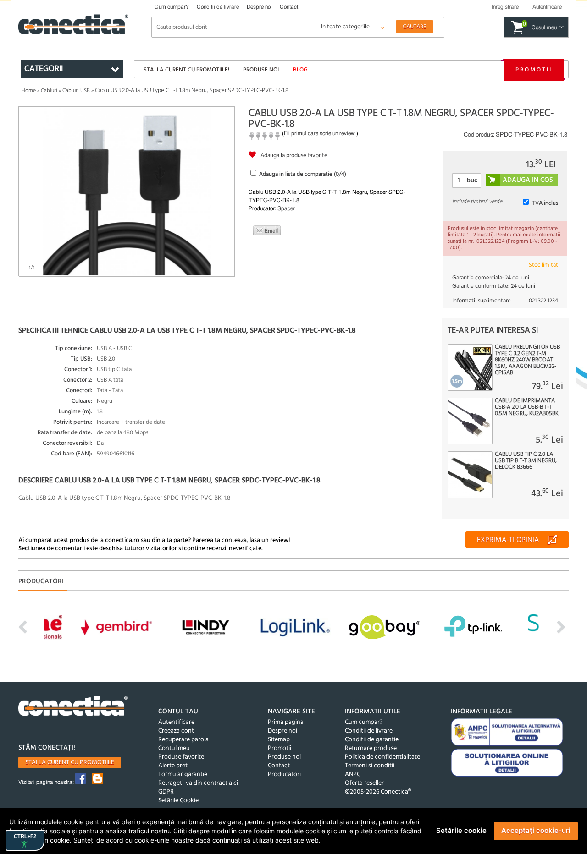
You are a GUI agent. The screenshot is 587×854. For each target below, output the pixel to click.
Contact (289, 7)
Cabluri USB (76, 90)
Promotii (533, 70)
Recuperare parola (183, 739)
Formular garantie (182, 774)
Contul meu (174, 748)
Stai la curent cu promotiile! (186, 70)
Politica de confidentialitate (382, 757)
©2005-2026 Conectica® (378, 792)
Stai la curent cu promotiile (69, 762)
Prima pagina (286, 722)
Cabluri (49, 90)
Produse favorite (181, 757)
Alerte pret (173, 766)
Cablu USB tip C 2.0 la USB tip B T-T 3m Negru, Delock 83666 (526, 461)
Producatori (284, 774)
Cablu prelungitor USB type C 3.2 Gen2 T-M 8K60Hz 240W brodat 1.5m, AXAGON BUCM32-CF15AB (527, 360)
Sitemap (279, 739)
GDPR (166, 792)
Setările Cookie (178, 800)
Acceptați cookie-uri (535, 830)
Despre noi (259, 7)
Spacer (286, 208)
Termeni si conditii (369, 766)
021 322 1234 (543, 301)
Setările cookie (461, 830)
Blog (300, 70)
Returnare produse (371, 748)
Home (29, 90)
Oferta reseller (364, 783)
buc (472, 180)
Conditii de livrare (218, 7)
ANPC (352, 774)
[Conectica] (73, 707)
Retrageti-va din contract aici (198, 783)
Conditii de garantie (372, 739)
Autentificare (176, 722)
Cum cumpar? (172, 7)
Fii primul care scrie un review (319, 133)
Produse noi (261, 70)
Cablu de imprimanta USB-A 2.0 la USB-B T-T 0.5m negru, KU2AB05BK (527, 407)
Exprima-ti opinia (508, 540)
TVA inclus (545, 203)
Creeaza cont (176, 731)
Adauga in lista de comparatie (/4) (302, 174)
